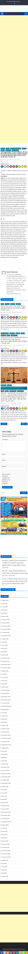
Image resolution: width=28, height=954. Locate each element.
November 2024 (6, 668)
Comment (5, 439)
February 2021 (5, 805)
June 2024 (5, 677)
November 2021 (6, 777)
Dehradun (12, 333)
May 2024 (4, 680)
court (2, 304)
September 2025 (6, 635)
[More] (25, 166)
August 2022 (5, 748)
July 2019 (4, 863)
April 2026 (4, 613)
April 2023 (4, 722)
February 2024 (6, 690)
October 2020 (5, 818)
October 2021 (5, 780)
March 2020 (5, 841)
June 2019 (4, 866)
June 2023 (4, 716)
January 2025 (5, 661)
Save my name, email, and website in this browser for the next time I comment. (6, 478)
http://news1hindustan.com (14, 293)
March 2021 (5, 802)
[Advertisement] (14, 79)
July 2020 (4, 828)
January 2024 (5, 693)
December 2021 (6, 773)
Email (4, 460)
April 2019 (4, 873)
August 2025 (5, 639)
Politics (2, 150)
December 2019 (6, 850)
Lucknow (9, 385)
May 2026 (4, 610)
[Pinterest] (13, 166)
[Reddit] (8, 166)
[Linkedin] (10, 166)
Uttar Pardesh (15, 150)
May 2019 (4, 870)
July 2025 (4, 642)
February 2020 (5, 844)
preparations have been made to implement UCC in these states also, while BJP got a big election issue (13, 388)
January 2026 (5, 623)
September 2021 (6, 783)
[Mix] (19, 166)
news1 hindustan (15, 159)
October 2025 (5, 632)
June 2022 (4, 754)
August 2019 (5, 860)
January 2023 (5, 732)
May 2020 (4, 834)
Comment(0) (5, 161)
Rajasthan (8, 150)
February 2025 (5, 658)
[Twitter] (5, 166)
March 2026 (5, 616)
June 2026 (4, 607)
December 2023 (6, 696)
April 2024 (4, 684)
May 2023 (4, 719)
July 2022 (4, 751)
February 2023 (5, 728)
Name (4, 454)
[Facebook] (2, 166)
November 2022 (6, 738)
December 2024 (6, 664)
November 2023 (6, 700)
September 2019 (6, 857)
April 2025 (4, 651)
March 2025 (5, 655)
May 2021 (4, 796)
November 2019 (6, 854)
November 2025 (6, 629)
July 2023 (4, 712)
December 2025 (6, 626)
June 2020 (4, 831)
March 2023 (5, 725)
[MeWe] (16, 166)
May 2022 (4, 757)
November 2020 (6, 815)
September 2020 (6, 822)
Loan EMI (7, 304)
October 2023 (5, 703)
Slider (8, 335)
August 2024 (5, 671)
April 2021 (4, 799)
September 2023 (6, 706)
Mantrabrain (22, 949)
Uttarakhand (14, 335)
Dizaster (3, 148)
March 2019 (5, 876)
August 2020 (5, 825)
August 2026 (5, 600)
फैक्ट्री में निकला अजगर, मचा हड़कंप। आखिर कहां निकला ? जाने (24, 424)
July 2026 (4, 603)
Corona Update (4, 333)
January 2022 (5, 770)
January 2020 (5, 847)
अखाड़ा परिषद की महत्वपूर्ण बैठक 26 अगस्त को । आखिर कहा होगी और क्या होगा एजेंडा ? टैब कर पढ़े (5, 424)
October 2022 (5, 741)
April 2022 (4, 761)
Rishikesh (3, 335)
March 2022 (5, 764)
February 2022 (5, 767)
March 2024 (5, 687)
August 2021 (5, 786)
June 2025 (4, 645)
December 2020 (6, 812)
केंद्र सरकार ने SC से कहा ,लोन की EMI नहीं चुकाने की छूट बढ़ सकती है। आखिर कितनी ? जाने (13, 308)
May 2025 (4, 648)
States (6, 391)
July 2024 (4, 674)
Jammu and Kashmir (16, 148)
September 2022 (6, 745)
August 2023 (5, 709)
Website (4, 466)
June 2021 (4, 793)
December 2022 (6, 735)
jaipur (7, 148)
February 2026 (5, 619)
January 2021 (5, 809)
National (24, 148)
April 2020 (4, 838)
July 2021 (4, 789)
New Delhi (18, 304)
